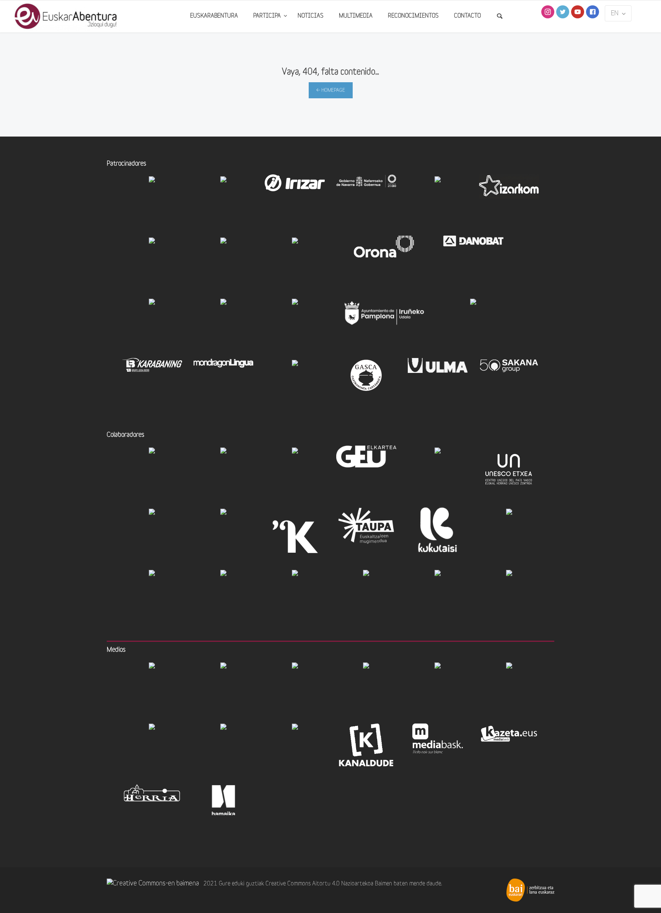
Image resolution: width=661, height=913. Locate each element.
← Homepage (330, 90)
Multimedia (356, 16)
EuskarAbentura (214, 16)
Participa (267, 16)
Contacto (467, 16)
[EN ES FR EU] (618, 13)
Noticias (311, 16)
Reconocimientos (413, 16)
